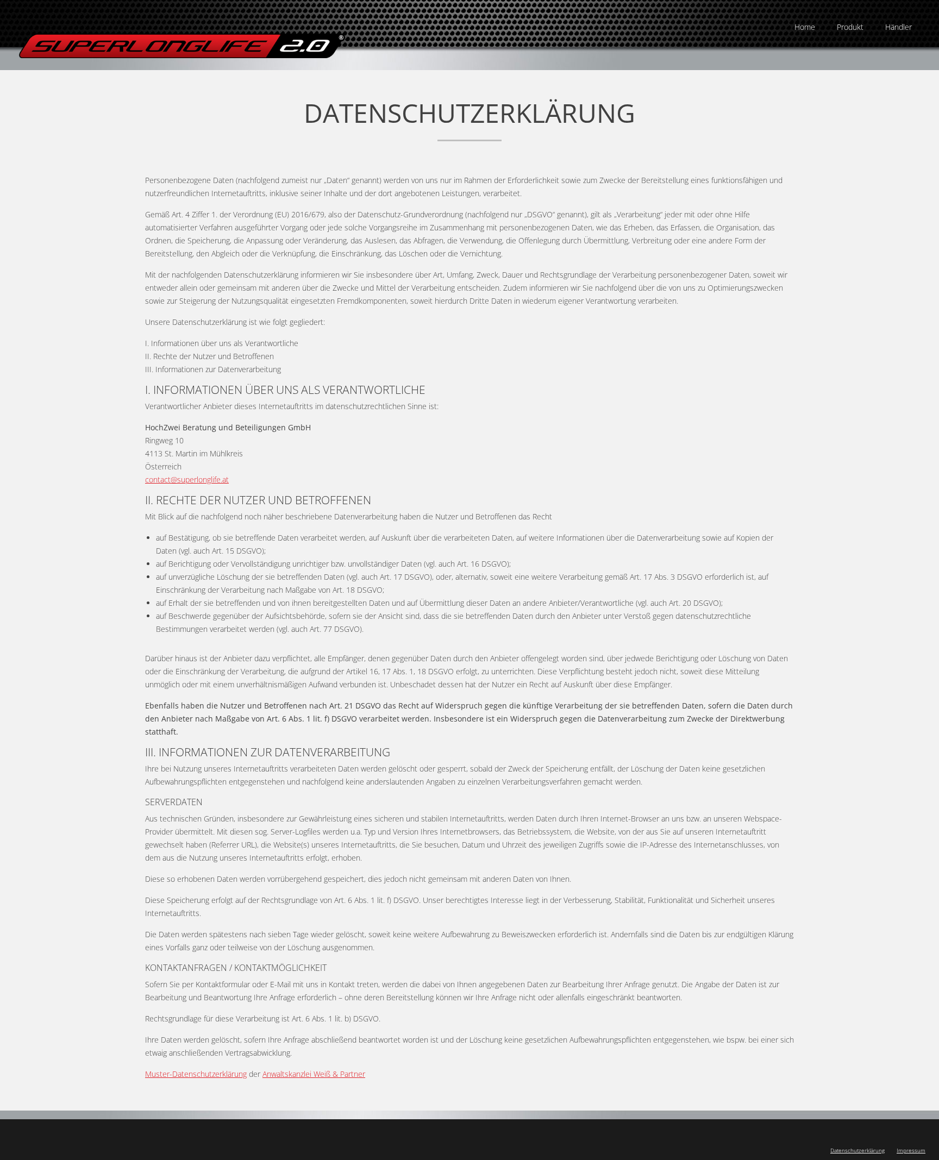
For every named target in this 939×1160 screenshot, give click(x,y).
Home (804, 27)
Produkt (850, 27)
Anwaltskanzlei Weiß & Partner (313, 1074)
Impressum (911, 1150)
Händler (898, 27)
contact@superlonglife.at (187, 479)
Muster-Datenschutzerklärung (196, 1074)
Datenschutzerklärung (857, 1150)
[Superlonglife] (182, 47)
